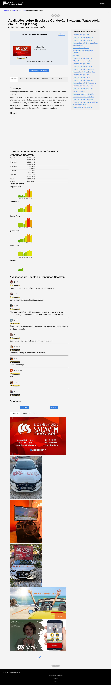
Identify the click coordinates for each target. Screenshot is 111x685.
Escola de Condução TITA (81, 75)
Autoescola (14, 10)
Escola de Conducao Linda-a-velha (83, 86)
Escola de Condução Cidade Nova (83, 97)
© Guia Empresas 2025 (12, 672)
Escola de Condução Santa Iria (82, 58)
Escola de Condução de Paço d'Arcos (84, 83)
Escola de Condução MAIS (81, 35)
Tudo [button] (35, 413)
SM (55, 682)
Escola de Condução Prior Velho (83, 37)
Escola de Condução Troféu (81, 63)
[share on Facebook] (52, 16)
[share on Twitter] (55, 16)
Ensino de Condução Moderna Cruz (84, 72)
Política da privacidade (55, 675)
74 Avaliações (61, 33)
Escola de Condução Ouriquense (83, 99)
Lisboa (19, 10)
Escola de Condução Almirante (82, 66)
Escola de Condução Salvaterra (82, 40)
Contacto (102, 4)
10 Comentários (61, 35)
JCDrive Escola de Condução (82, 61)
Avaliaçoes (7, 10)
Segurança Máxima (79, 91)
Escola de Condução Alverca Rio (83, 88)
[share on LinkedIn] (58, 16)
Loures (24, 10)
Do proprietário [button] (14, 413)
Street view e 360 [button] (26, 413)
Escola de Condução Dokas (81, 77)
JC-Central (76, 55)
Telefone (24, 407)
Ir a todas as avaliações (39, 70)
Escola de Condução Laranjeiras (83, 80)
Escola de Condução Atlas (81, 48)
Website (54, 407)
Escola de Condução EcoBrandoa (83, 69)
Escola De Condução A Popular (82, 107)
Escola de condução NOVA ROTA (83, 94)
